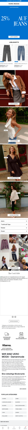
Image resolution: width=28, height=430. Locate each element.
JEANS (17, 398)
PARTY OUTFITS (19, 415)
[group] (20, 56)
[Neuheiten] (14, 88)
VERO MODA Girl (17, 382)
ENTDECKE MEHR (14, 321)
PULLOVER (4, 415)
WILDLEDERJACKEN (20, 405)
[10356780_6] (14, 116)
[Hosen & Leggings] (14, 232)
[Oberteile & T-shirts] (14, 134)
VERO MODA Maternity (17, 379)
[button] (20, 53)
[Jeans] (14, 23)
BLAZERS (18, 402)
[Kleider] (14, 172)
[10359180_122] (14, 190)
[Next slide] (27, 54)
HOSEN (17, 412)
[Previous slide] (1, 54)
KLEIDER (4, 405)
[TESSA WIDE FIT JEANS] (14, 252)
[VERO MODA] (14, 4)
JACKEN (4, 398)
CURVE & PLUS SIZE (6, 402)
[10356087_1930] (14, 153)
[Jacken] (14, 209)
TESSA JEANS (19, 409)
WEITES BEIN (5, 409)
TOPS (3, 412)
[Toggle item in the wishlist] (11, 45)
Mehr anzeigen (23, 388)
